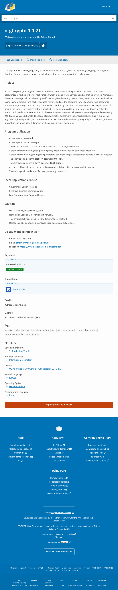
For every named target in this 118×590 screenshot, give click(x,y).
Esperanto (66, 570)
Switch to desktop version (59, 551)
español (23, 568)
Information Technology (20, 360)
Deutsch (86, 568)
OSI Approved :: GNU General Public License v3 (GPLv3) (35, 368)
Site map (59, 537)
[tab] (14, 60)
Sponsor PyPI (97, 456)
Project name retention (19, 456)
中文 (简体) (96, 568)
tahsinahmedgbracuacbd (30, 242)
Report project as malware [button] (59, 404)
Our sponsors (59, 460)
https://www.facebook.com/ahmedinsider (40, 246)
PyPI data (10, 259)
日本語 (40, 568)
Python (12, 395)
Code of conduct (58, 485)
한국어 (75, 570)
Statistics (59, 452)
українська (66, 568)
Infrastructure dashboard (58, 449)
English (12, 377)
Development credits (96, 460)
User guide (19, 452)
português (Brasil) (52, 568)
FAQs (20, 460)
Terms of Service (58, 478)
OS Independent (17, 386)
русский (48, 570)
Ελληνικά (77, 568)
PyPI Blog (58, 445)
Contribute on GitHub (96, 449)
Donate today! (59, 520)
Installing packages (19, 445)
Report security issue (59, 481)
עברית (56, 570)
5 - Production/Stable (19, 351)
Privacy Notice (58, 489)
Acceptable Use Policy (58, 493)
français (31, 568)
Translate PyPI (96, 452)
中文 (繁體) (108, 568)
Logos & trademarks (59, 456)
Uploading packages (19, 449)
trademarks (83, 526)
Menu (104, 6)
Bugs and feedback (97, 445)
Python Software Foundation (61, 534)
